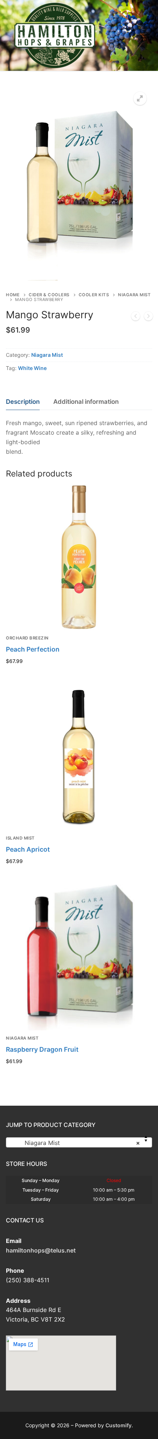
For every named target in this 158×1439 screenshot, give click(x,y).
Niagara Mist (47, 355)
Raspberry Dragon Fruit (42, 1049)
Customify (118, 1425)
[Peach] (148, 317)
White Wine (32, 368)
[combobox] (79, 1142)
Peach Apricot (28, 849)
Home (12, 294)
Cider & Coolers (49, 294)
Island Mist (20, 838)
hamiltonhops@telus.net (41, 1250)
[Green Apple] (135, 317)
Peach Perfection (33, 649)
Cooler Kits (94, 294)
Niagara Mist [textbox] (77, 1142)
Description (23, 401)
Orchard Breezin (27, 638)
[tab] (23, 402)
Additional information (86, 401)
